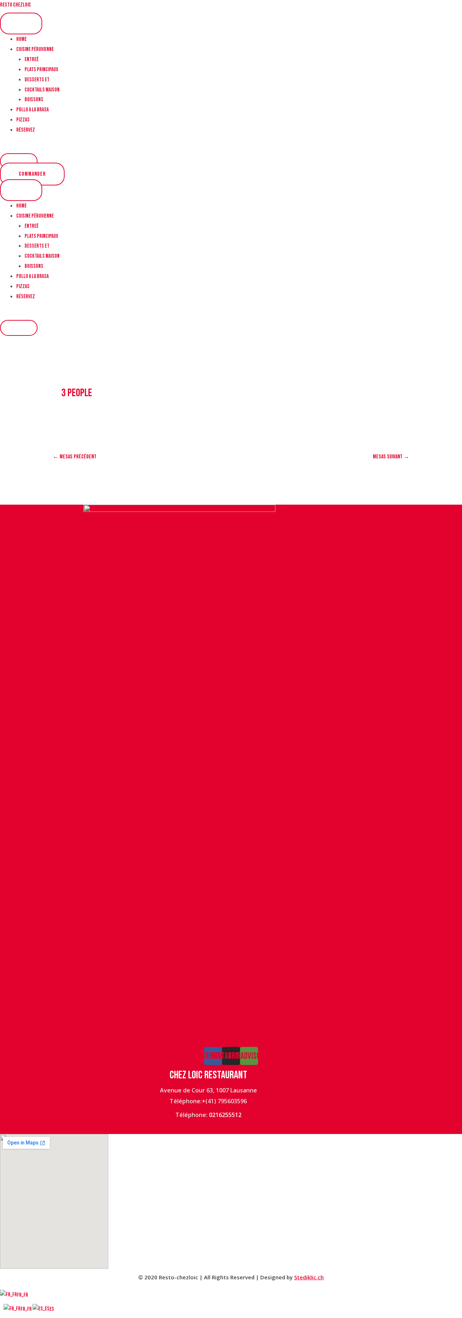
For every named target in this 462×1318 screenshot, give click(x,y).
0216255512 (225, 1115)
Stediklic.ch (309, 1277)
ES (51, 1309)
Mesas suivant (391, 456)
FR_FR (22, 1295)
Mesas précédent (74, 456)
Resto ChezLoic (15, 4)
